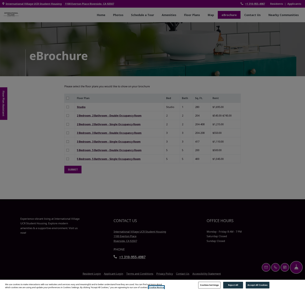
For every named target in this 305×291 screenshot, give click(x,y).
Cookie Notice (156, 287)
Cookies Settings (209, 285)
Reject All (233, 285)
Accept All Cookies (257, 285)
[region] (152, 285)
